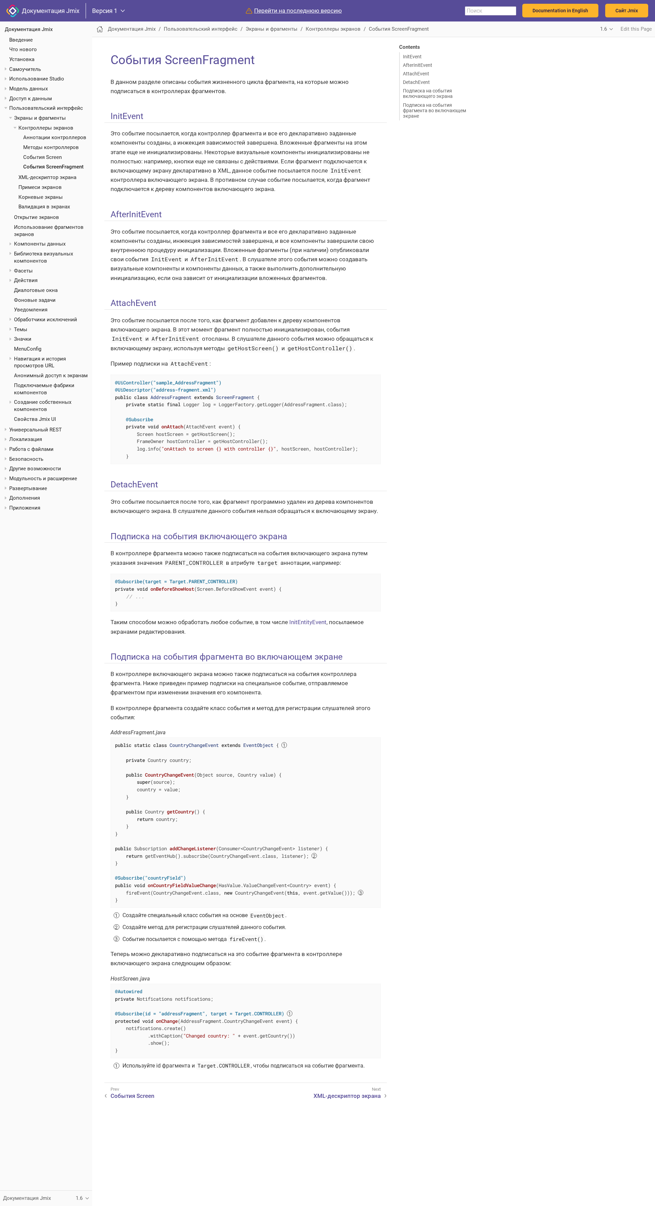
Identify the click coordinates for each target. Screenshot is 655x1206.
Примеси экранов (40, 187)
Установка (21, 59)
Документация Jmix (49, 10)
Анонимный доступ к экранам (51, 375)
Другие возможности (35, 469)
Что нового (23, 49)
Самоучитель (25, 69)
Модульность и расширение (43, 478)
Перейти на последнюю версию (298, 11)
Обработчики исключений (45, 320)
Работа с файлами (31, 449)
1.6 (603, 29)
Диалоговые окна (36, 290)
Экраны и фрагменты (40, 118)
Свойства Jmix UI (35, 419)
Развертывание (28, 488)
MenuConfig (27, 348)
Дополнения (24, 498)
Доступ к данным (30, 98)
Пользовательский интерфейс (46, 108)
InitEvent (412, 56)
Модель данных (28, 89)
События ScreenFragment (53, 167)
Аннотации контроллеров (54, 137)
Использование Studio (36, 79)
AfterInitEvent (417, 65)
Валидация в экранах (44, 207)
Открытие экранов (36, 217)
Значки (22, 339)
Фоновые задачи (35, 300)
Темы (20, 329)
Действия (26, 280)
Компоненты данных (40, 244)
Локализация (25, 439)
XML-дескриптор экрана (47, 177)
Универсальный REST (35, 429)
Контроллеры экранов (45, 127)
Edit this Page (636, 29)
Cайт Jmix (626, 10)
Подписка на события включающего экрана (428, 93)
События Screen (42, 157)
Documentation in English (560, 10)
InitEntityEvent (307, 622)
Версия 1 (104, 11)
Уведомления (30, 310)
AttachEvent (416, 73)
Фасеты (23, 270)
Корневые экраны (40, 197)
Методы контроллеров (51, 147)
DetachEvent (416, 82)
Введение (21, 39)
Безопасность (26, 459)
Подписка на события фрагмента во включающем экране (434, 110)
